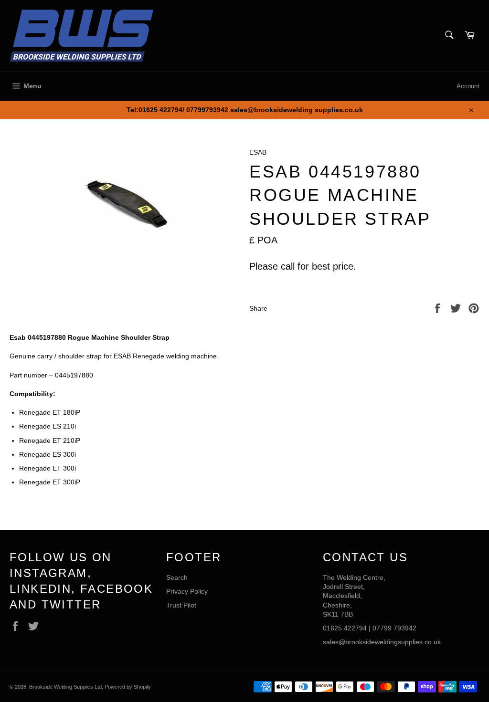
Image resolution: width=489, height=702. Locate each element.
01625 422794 (345, 628)
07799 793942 (394, 628)
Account (468, 86)
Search (177, 577)
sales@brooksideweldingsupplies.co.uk (382, 642)
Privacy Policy (187, 591)
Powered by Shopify (128, 687)
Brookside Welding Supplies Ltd (65, 687)
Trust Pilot (181, 605)
